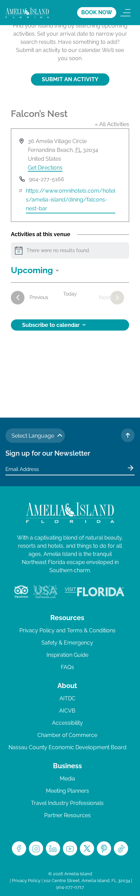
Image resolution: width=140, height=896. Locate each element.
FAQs (67, 667)
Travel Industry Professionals (67, 803)
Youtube (70, 848)
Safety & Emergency (67, 642)
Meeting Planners (67, 791)
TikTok (121, 848)
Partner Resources (67, 815)
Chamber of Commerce (67, 735)
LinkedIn (53, 848)
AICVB (67, 710)
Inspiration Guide (67, 655)
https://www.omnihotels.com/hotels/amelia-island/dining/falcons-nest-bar (70, 200)
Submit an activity (70, 79)
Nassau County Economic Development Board (67, 747)
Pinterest (104, 848)
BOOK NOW (96, 12)
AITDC (67, 698)
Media (67, 778)
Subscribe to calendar (51, 325)
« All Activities (112, 124)
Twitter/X (87, 848)
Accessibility (67, 723)
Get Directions (45, 167)
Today (70, 294)
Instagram (36, 848)
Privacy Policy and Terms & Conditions (67, 630)
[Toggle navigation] (125, 12)
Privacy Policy (26, 880)
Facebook (19, 848)
